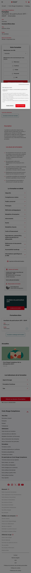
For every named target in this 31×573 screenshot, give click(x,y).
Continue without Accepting (24, 84)
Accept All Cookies (20, 105)
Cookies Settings (9, 105)
